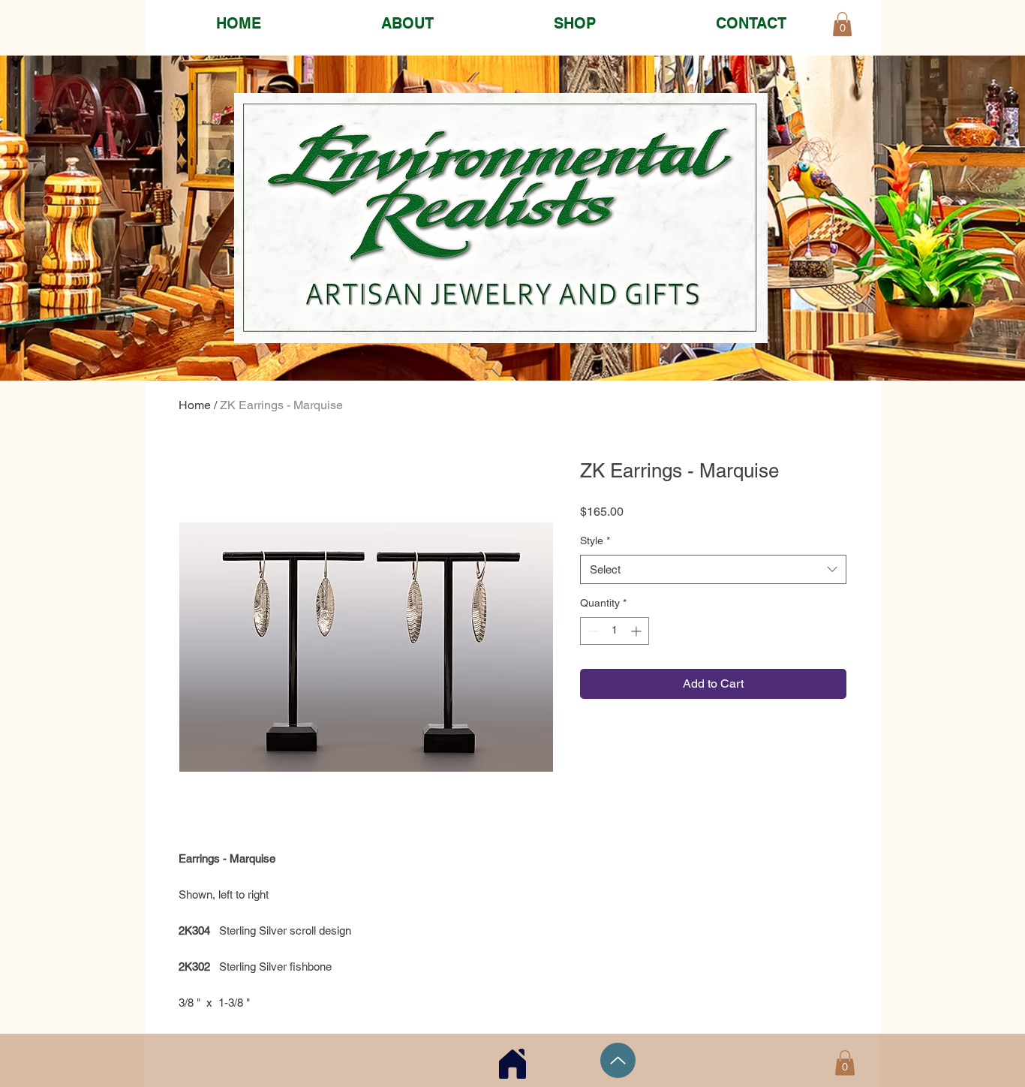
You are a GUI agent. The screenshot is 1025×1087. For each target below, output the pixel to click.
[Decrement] (591, 631)
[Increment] (637, 631)
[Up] (618, 1060)
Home (195, 405)
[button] (844, 1062)
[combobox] (713, 569)
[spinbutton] (614, 631)
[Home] (512, 1063)
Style (595, 540)
